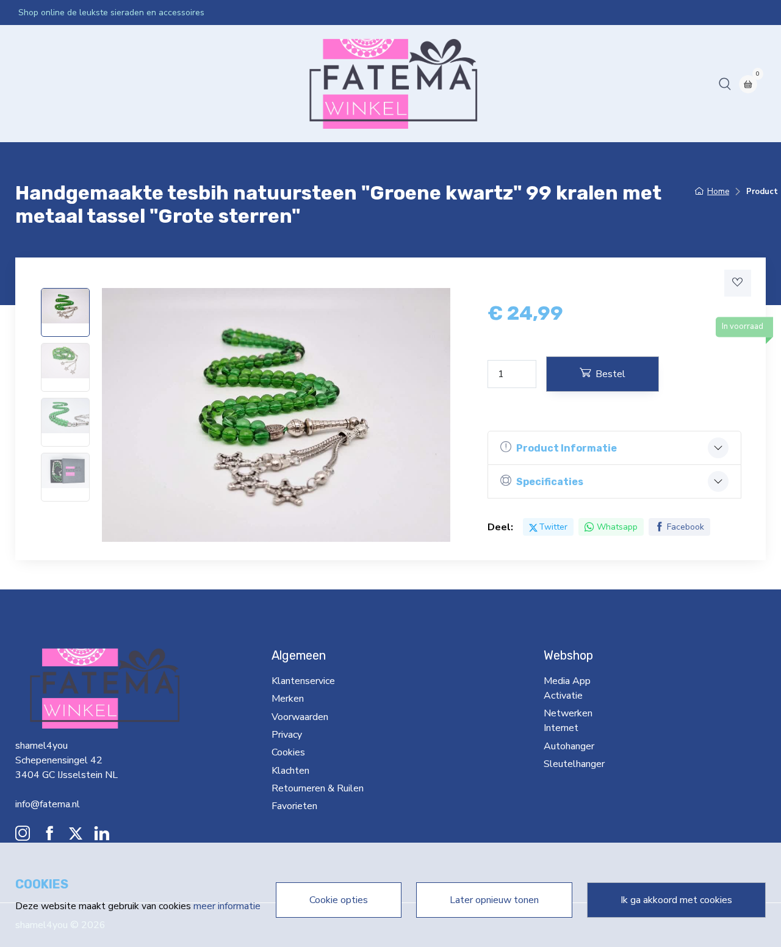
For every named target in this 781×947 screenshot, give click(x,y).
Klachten (290, 770)
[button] (725, 84)
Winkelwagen (509, 83)
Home (36, 83)
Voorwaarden (300, 717)
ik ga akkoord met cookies (676, 900)
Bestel (610, 374)
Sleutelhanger (395, 83)
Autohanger (330, 83)
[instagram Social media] (22, 836)
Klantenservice (303, 681)
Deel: (500, 527)
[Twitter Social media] (75, 836)
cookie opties (338, 900)
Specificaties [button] (549, 482)
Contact (453, 83)
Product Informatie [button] (566, 448)
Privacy (287, 734)
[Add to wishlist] (737, 283)
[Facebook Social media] (49, 836)
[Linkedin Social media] (102, 836)
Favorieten (294, 806)
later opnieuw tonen (494, 900)
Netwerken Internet (252, 83)
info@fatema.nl (47, 804)
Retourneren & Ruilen (318, 788)
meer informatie (227, 906)
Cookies (288, 752)
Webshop (80, 83)
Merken (288, 698)
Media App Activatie (155, 83)
